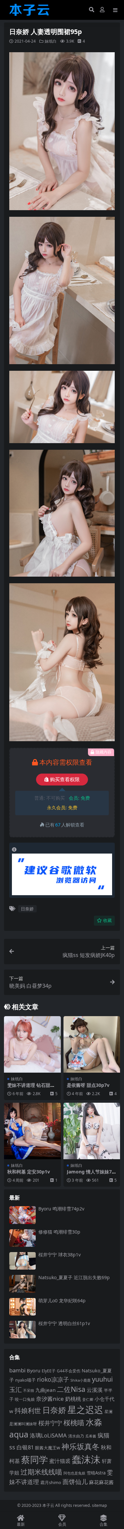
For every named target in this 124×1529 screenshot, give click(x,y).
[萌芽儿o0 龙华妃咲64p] (22, 1307)
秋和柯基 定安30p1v (28, 1171)
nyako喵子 (25, 1380)
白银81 (25, 1447)
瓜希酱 (90, 1436)
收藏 (107, 920)
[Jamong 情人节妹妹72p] (91, 1131)
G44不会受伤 (68, 1370)
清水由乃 (76, 1435)
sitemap (99, 1505)
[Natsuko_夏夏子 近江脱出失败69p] (22, 1283)
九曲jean (45, 1390)
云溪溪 (95, 1390)
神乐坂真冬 (81, 1446)
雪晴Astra (96, 1473)
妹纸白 (51, 41)
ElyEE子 (49, 1371)
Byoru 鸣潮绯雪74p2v (61, 1208)
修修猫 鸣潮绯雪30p (59, 1232)
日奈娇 (27, 909)
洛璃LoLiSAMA (48, 1435)
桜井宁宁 (50, 1423)
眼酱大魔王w (47, 1448)
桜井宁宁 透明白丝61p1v (64, 1323)
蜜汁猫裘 (59, 1461)
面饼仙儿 (75, 1481)
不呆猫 (28, 1390)
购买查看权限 (65, 779)
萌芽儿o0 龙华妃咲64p (62, 1300)
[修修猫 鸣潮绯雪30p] (22, 1238)
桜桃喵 (73, 1422)
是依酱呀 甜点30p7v (88, 1085)
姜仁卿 (87, 1399)
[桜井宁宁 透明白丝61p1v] (22, 1329)
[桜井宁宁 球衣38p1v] (22, 1261)
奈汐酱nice (50, 1398)
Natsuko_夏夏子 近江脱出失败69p (74, 1277)
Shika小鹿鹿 (80, 1380)
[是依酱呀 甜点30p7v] (91, 1044)
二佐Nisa (71, 1389)
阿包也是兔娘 (74, 1473)
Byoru (33, 1370)
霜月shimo (50, 1482)
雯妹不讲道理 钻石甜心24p (31, 1088)
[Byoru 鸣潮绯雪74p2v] (22, 1215)
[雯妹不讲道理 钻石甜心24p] (32, 1044)
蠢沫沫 (86, 1459)
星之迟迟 (85, 1409)
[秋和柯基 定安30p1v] (32, 1131)
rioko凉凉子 (53, 1379)
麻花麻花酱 (101, 1482)
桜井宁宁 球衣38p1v (59, 1254)
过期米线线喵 (41, 1471)
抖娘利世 (28, 1410)
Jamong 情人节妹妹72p (90, 1174)
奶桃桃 (73, 1398)
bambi (17, 1370)
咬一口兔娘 (25, 1399)
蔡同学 (34, 1459)
